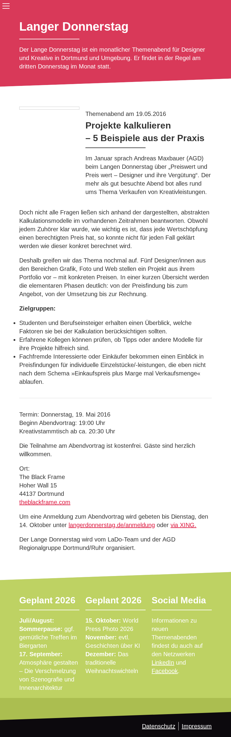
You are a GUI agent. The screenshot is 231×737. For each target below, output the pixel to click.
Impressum (197, 726)
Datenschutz (158, 726)
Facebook (165, 671)
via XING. (183, 525)
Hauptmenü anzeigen (5, 5)
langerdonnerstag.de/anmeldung (112, 525)
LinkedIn (163, 662)
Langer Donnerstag (73, 26)
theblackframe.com (44, 502)
